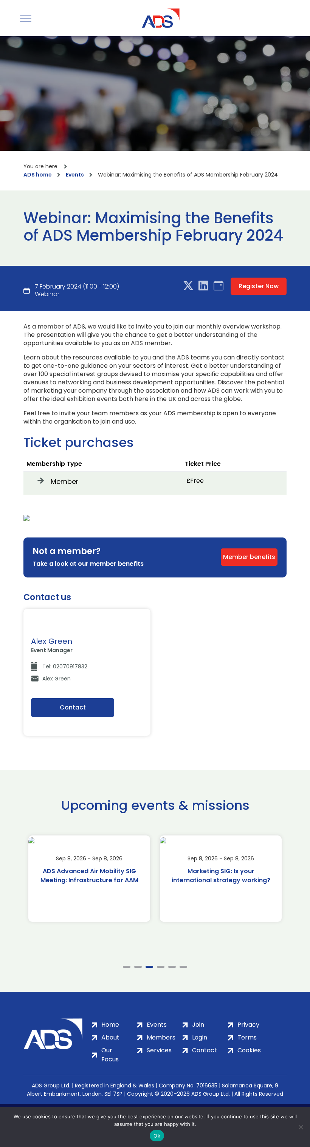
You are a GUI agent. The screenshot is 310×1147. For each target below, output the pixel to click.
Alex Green (56, 678)
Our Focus (110, 1055)
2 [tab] (138, 967)
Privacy (248, 1024)
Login (199, 1037)
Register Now (259, 286)
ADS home (37, 174)
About (110, 1037)
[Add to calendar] (218, 286)
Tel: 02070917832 (64, 666)
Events (75, 174)
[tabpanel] (89, 878)
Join (198, 1024)
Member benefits (249, 557)
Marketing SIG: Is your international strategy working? (221, 875)
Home (110, 1024)
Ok (156, 1136)
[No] (300, 1127)
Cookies (249, 1050)
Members (161, 1037)
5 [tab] (172, 967)
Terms (247, 1037)
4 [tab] (160, 967)
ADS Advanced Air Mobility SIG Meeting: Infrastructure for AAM (89, 875)
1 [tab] (126, 967)
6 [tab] (183, 967)
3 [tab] (149, 967)
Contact (73, 707)
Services (159, 1050)
